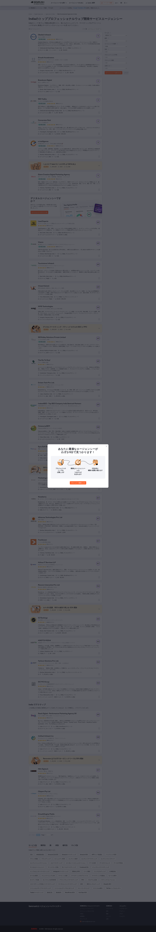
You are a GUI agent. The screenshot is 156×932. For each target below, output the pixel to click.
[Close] (106, 446)
